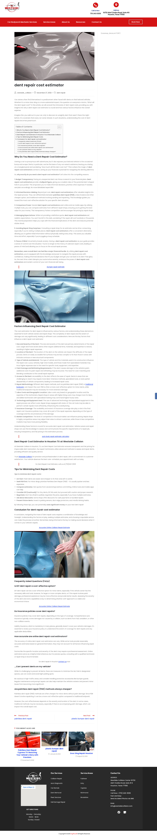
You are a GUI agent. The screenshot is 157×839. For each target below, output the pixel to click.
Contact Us (97, 22)
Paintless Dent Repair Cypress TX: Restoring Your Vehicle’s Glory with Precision (27, 754)
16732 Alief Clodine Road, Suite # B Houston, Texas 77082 (116, 13)
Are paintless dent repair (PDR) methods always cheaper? (37, 151)
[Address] (116, 4)
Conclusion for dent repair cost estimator (31, 139)
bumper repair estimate (55, 267)
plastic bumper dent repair (54, 750)
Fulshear (84, 779)
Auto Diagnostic (57, 783)
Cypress (84, 788)
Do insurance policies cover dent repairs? (32, 145)
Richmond (84, 793)
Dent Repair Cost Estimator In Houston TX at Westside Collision (39, 135)
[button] (23, 22)
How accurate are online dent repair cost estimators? (36, 147)
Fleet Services (56, 797)
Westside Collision (25, 457)
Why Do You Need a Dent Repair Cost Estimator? (33, 130)
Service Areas (49, 22)
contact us (62, 662)
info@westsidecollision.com (121, 806)
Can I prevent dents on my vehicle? (30, 149)
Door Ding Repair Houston (81, 753)
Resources (80, 22)
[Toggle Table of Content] (58, 127)
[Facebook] (119, 812)
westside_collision (24, 93)
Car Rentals (55, 788)
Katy (82, 783)
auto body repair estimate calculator (55, 436)
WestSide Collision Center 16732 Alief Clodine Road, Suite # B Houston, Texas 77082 (123, 783)
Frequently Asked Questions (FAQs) (30, 141)
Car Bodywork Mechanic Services (22, 22)
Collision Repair (56, 779)
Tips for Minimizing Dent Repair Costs (30, 137)
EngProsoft (73, 834)
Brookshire (84, 797)
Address (116, 10)
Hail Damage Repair (58, 802)
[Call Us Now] (95, 5)
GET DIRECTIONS (32, 809)
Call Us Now (96, 11)
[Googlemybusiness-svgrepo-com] (125, 812)
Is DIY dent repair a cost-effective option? (32, 143)
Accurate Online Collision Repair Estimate (54, 527)
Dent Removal (56, 793)
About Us (66, 22)
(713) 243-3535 (125, 793)
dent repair (61, 93)
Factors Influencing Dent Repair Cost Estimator (33, 132)
